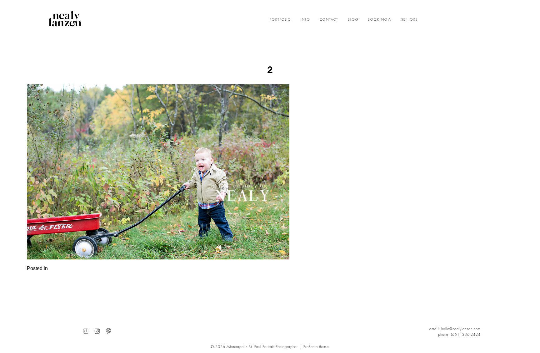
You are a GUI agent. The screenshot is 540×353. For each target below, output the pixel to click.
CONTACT (329, 19)
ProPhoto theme (316, 347)
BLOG (353, 19)
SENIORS (409, 19)
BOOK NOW (380, 19)
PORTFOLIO (280, 19)
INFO (305, 19)
